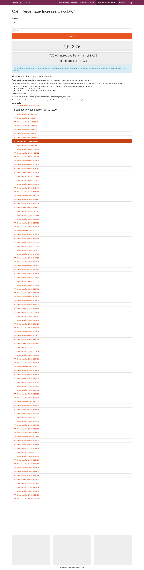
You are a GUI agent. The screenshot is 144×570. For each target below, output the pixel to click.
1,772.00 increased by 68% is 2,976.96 (26, 374)
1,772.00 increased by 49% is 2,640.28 (26, 301)
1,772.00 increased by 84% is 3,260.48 (26, 437)
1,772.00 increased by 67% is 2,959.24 (26, 370)
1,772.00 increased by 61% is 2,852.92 (26, 347)
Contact (122, 3)
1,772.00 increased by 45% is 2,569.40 (26, 285)
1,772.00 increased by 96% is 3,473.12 (26, 483)
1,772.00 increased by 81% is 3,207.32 (26, 425)
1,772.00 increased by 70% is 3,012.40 (26, 382)
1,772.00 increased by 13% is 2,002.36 (26, 161)
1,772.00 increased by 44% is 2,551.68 (26, 281)
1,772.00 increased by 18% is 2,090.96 (26, 180)
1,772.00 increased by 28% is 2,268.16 (26, 219)
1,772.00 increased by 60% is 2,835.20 (26, 343)
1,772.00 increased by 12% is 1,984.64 (26, 157)
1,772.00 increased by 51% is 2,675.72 (26, 308)
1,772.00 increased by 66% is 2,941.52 (26, 367)
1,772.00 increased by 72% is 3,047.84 (26, 390)
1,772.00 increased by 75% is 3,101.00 (26, 402)
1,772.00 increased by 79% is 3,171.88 (26, 417)
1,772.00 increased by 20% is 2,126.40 (26, 188)
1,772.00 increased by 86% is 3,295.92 (26, 444)
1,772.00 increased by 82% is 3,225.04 (26, 429)
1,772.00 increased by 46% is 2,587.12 (26, 289)
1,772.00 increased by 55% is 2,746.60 (26, 324)
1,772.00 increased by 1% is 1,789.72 (25, 114)
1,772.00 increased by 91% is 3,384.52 (26, 464)
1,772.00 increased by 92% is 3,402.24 (26, 468)
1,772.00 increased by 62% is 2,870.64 (26, 351)
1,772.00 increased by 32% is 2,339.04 (26, 234)
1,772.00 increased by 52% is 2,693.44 (26, 312)
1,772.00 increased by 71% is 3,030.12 (26, 386)
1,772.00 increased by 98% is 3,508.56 (26, 491)
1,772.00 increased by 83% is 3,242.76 (26, 433)
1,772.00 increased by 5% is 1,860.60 (25, 130)
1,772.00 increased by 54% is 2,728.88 (26, 320)
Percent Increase (107, 3)
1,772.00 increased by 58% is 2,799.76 (26, 336)
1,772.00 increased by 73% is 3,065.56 (26, 394)
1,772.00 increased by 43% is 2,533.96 (26, 277)
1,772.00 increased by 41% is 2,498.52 (26, 269)
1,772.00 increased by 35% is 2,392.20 (26, 246)
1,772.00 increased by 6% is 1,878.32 (25, 133)
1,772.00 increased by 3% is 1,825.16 (25, 122)
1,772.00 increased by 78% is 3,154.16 (26, 413)
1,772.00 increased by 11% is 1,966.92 (26, 153)
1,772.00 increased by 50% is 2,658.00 (26, 304)
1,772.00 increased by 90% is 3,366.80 (26, 460)
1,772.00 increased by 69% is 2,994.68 (26, 378)
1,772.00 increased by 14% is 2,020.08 (26, 165)
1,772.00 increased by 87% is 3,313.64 (26, 448)
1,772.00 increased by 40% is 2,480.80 (26, 266)
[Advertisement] (72, 518)
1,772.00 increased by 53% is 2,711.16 (26, 316)
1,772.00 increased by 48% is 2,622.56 (26, 297)
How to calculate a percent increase (28, 105)
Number (14, 19)
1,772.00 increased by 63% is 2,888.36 (26, 355)
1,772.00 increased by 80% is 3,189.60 (26, 421)
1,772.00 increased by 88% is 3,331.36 (26, 452)
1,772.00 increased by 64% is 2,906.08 (26, 359)
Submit (72, 36)
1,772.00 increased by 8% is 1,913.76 (26, 141)
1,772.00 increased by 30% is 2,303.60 (26, 227)
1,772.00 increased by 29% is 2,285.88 (26, 223)
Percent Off (87, 3)
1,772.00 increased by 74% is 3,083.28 (26, 398)
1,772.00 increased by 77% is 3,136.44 (26, 409)
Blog (130, 3)
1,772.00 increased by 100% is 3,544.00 (26, 499)
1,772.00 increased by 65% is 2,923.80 (26, 363)
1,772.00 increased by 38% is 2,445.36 (26, 258)
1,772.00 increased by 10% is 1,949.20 (26, 149)
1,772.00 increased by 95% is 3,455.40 (26, 479)
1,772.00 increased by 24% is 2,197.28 (26, 203)
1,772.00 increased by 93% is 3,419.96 (26, 472)
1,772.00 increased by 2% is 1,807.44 (25, 118)
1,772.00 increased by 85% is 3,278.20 (26, 440)
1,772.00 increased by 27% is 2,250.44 (26, 215)
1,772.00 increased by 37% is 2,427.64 (26, 254)
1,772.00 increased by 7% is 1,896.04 (25, 137)
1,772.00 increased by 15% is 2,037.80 (26, 168)
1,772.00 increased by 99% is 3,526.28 (26, 495)
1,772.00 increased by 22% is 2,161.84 (26, 196)
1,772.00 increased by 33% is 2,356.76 (26, 238)
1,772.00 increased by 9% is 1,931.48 (25, 145)
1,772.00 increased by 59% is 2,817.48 (26, 339)
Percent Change (68, 3)
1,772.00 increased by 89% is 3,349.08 (26, 456)
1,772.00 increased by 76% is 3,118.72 (26, 405)
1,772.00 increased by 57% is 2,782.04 (26, 332)
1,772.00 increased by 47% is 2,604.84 (26, 293)
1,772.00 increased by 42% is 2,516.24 (26, 273)
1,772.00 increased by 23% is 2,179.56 (26, 200)
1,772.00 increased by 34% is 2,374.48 (26, 242)
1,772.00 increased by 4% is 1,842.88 (25, 126)
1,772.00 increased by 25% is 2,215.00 (26, 207)
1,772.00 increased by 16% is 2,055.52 (26, 172)
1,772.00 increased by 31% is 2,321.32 (26, 231)
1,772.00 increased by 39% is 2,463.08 (26, 262)
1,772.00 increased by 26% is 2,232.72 (26, 211)
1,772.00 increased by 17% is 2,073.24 (26, 176)
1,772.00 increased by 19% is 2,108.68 (26, 184)
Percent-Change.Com (21, 2)
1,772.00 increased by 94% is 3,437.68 (26, 475)
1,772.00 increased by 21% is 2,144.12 (26, 192)
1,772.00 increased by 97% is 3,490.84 (26, 487)
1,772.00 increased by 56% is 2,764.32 (26, 328)
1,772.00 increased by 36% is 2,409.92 (26, 250)
